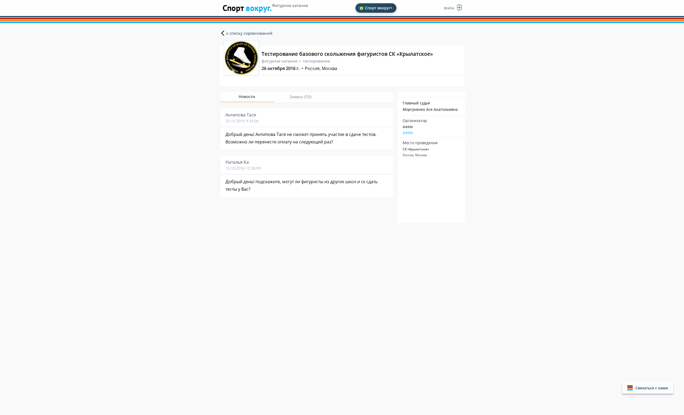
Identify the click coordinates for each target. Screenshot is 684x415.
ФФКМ (408, 133)
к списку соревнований (249, 33)
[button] (647, 388)
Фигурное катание (290, 5)
